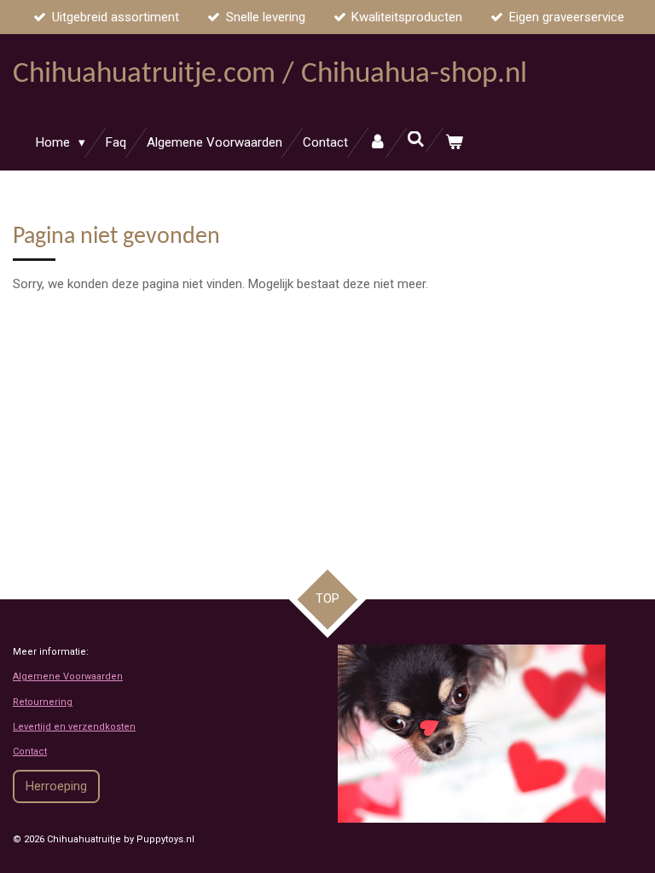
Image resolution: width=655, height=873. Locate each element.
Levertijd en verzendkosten (74, 726)
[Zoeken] (416, 140)
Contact (30, 751)
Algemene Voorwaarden (68, 676)
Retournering (42, 702)
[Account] (377, 143)
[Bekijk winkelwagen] (454, 143)
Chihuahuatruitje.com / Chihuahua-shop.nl (270, 75)
